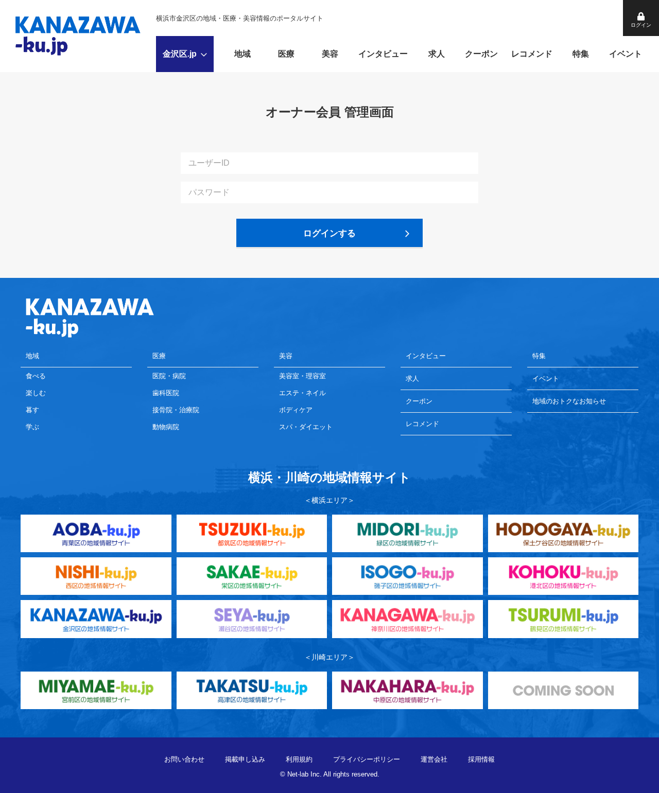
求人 (436, 53)
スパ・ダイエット (306, 427)
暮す (32, 410)
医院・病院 (169, 376)
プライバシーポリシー (366, 759)
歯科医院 (165, 393)
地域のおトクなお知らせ (569, 401)
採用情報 (481, 759)
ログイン (641, 25)
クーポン (481, 53)
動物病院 (165, 427)
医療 (286, 53)
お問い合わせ (184, 759)
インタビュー (383, 53)
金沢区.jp (180, 53)
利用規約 (299, 759)
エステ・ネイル (302, 393)
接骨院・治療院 (175, 410)
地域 (242, 53)
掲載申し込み (245, 759)
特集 (581, 53)
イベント (625, 53)
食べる (36, 376)
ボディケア (296, 410)
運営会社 (434, 759)
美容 (330, 53)
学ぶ (32, 427)
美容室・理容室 (302, 376)
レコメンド (531, 53)
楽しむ (36, 393)
